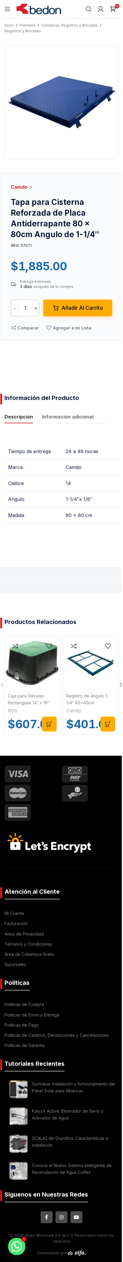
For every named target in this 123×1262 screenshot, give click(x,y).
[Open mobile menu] (7, 9)
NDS (12, 711)
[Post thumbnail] (18, 1089)
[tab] (18, 417)
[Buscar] (89, 9)
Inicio (9, 25)
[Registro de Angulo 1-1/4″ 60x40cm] (90, 663)
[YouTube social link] (76, 1217)
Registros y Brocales (22, 31)
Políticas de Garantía (24, 1045)
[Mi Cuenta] (101, 9)
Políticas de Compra (24, 1004)
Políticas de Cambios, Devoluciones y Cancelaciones (56, 1035)
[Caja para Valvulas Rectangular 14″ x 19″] (32, 663)
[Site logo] (38, 8)
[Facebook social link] (47, 1217)
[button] (49, 724)
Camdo (20, 187)
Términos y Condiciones (28, 944)
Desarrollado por (52, 1253)
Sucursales (15, 964)
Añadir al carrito (82, 308)
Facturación (15, 923)
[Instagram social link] (61, 1217)
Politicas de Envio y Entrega (31, 1014)
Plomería (27, 25)
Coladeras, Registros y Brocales (69, 25)
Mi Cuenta (14, 913)
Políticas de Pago (21, 1025)
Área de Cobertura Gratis (29, 954)
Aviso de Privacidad (24, 933)
